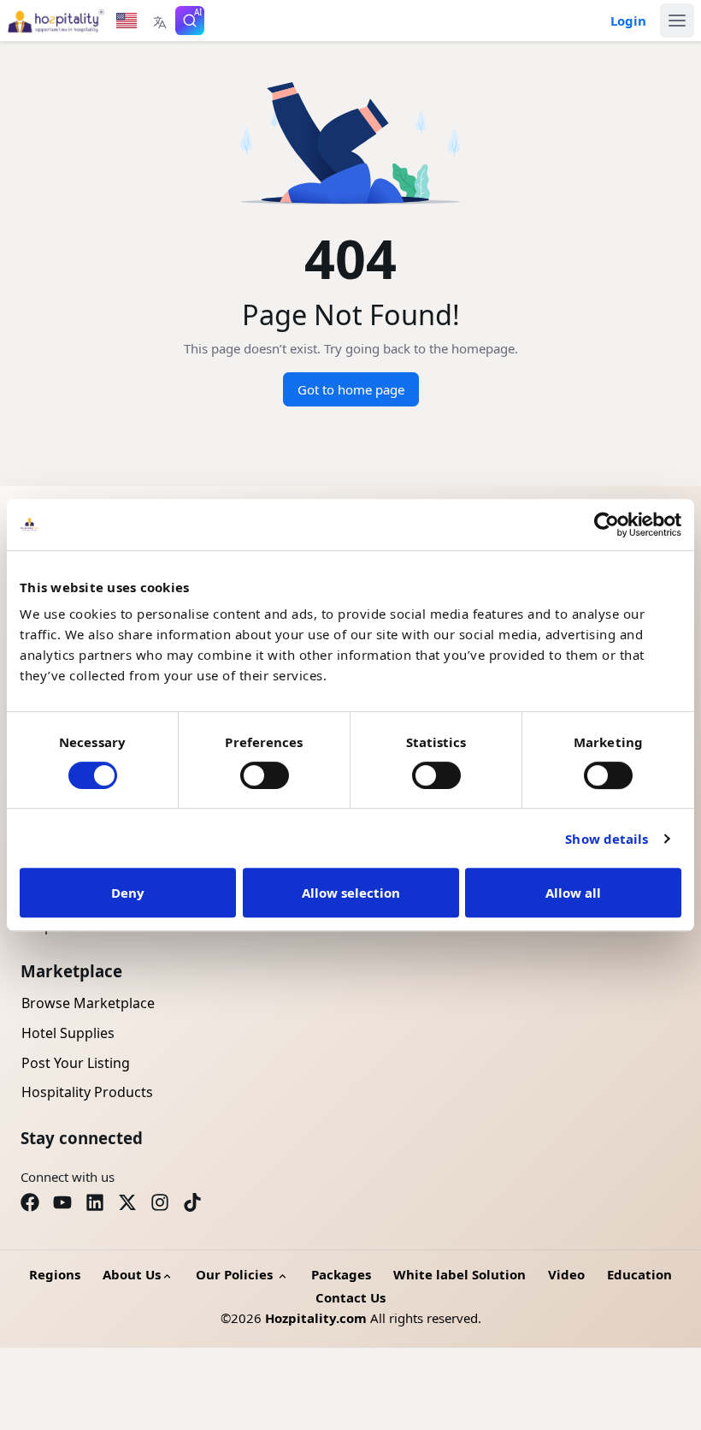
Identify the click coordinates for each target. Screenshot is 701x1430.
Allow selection (351, 892)
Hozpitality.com (316, 1317)
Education (639, 1274)
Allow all (573, 892)
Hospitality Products (87, 1092)
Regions (54, 1274)
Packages (341, 1274)
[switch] (264, 775)
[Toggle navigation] (677, 20)
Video (566, 1274)
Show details (606, 838)
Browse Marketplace (88, 1003)
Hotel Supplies (68, 1033)
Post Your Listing (75, 1062)
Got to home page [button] (350, 389)
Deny (127, 892)
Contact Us (350, 1297)
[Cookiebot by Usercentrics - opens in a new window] (606, 524)
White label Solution (459, 1274)
